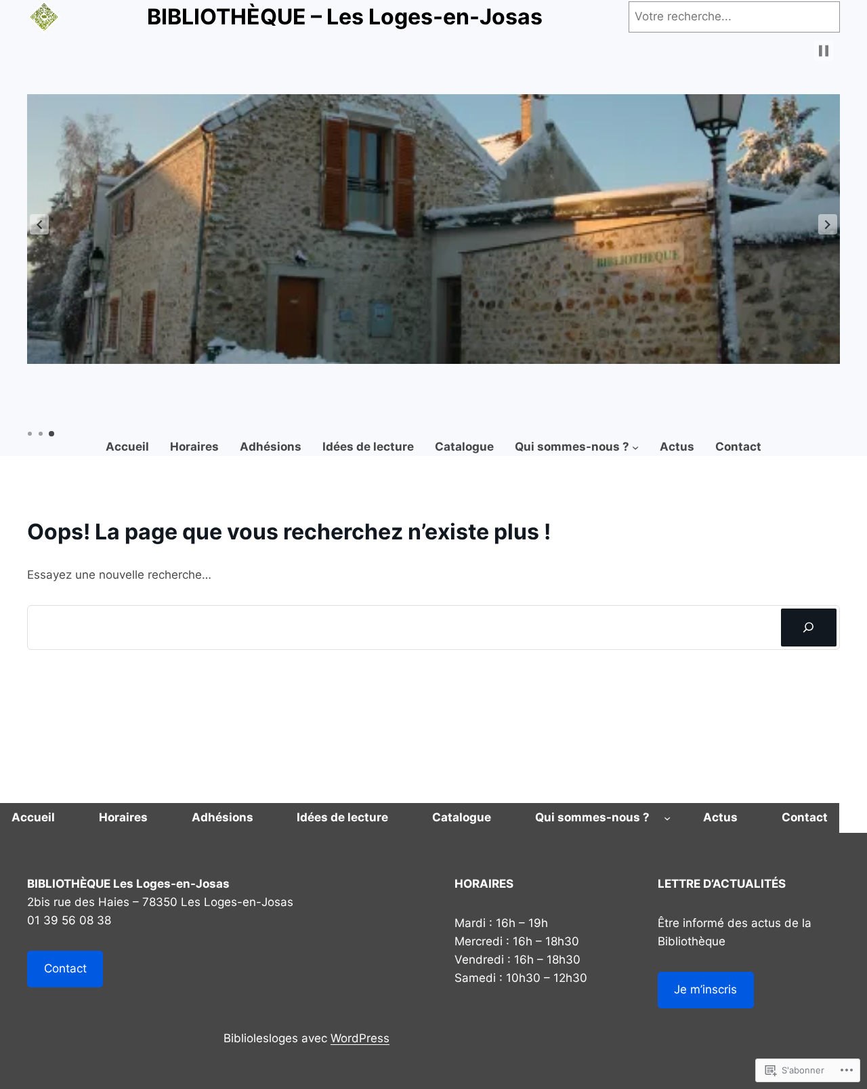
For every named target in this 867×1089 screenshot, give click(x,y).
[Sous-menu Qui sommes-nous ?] (635, 447)
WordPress (360, 1038)
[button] (39, 224)
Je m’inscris (705, 989)
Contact (65, 968)
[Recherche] (809, 627)
